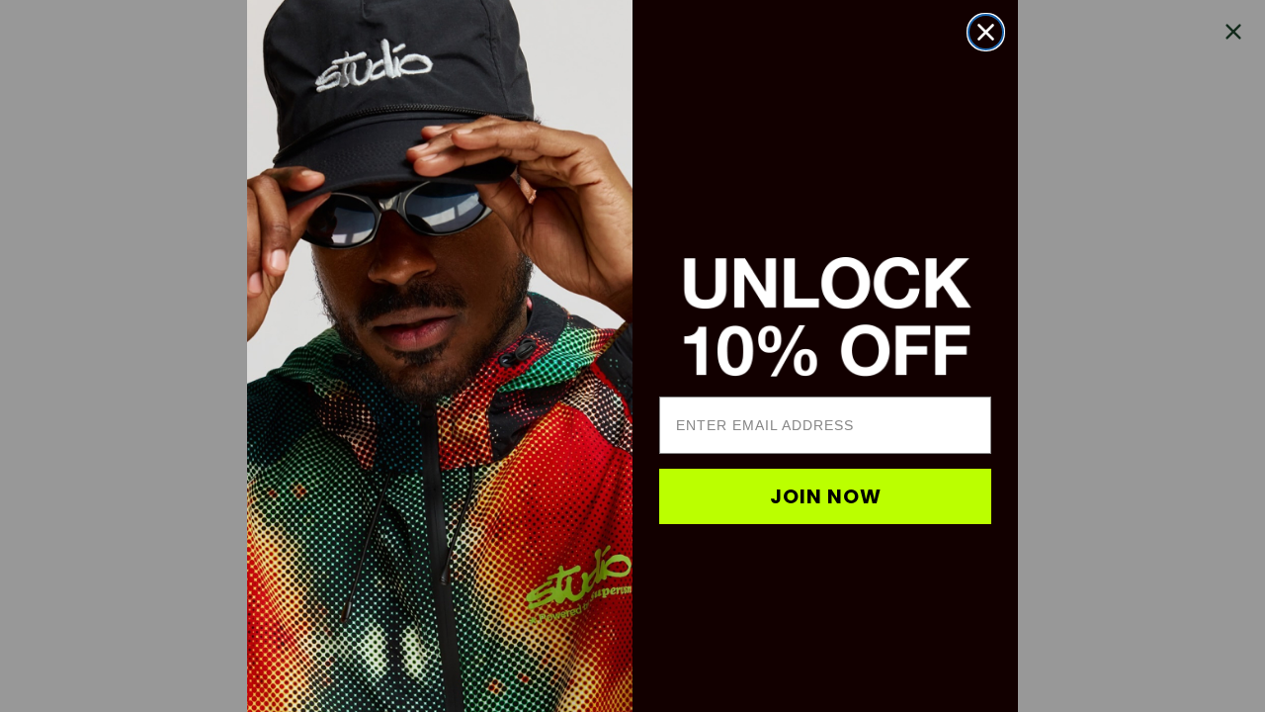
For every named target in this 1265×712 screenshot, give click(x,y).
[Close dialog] (986, 32)
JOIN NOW (826, 496)
